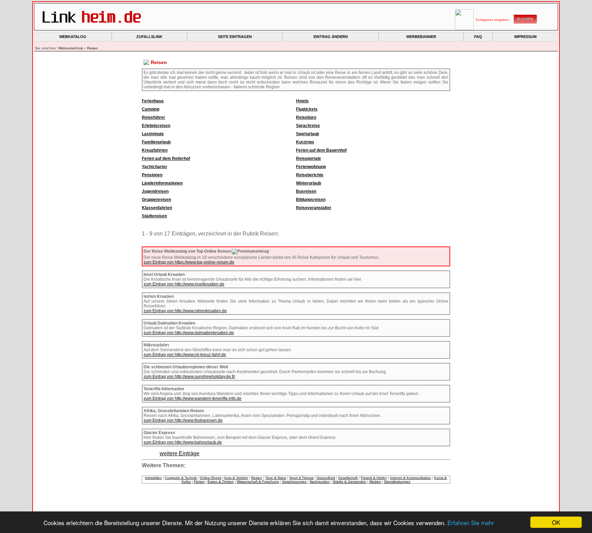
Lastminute (153, 133)
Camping (150, 109)
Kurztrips (305, 142)
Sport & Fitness (301, 478)
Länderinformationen (162, 183)
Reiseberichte (309, 175)
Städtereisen (154, 216)
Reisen (92, 48)
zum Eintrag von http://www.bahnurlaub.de (183, 442)
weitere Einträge (179, 453)
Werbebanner (421, 37)
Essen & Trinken (221, 481)
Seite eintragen (235, 37)
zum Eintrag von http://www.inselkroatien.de (184, 284)
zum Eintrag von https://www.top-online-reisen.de (189, 262)
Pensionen (152, 175)
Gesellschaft (348, 478)
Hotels (302, 101)
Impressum (525, 37)
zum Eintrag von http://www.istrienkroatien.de (185, 310)
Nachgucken (320, 481)
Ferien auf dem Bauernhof (321, 150)
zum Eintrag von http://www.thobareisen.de (183, 420)
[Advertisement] (90, 174)
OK (556, 522)
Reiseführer (153, 117)
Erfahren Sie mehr (470, 522)
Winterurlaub (308, 183)
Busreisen (306, 191)
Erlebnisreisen (156, 125)
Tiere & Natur (275, 478)
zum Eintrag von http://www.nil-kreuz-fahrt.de (185, 354)
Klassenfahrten (157, 207)
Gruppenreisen (156, 199)
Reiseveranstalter (313, 207)
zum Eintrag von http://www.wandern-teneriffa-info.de (193, 398)
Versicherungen (294, 481)
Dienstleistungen (397, 481)
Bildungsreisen (310, 199)
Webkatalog (72, 37)
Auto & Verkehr (236, 478)
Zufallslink (149, 37)
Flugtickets (307, 109)
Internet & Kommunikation (410, 478)
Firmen (199, 481)
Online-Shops (210, 478)
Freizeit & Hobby (374, 478)
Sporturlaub (307, 133)
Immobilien (153, 478)
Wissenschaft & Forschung (258, 481)
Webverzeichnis (70, 48)
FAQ (478, 37)
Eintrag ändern (330, 37)
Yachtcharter (154, 166)
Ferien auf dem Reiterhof (166, 158)
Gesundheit (326, 478)
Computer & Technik (181, 478)
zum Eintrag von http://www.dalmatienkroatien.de (189, 332)
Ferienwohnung (311, 166)
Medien (375, 481)
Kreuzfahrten (155, 150)
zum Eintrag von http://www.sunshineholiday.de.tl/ (189, 376)
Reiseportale (308, 158)
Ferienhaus (153, 101)
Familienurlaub (156, 142)
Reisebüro (306, 117)
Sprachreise (308, 125)
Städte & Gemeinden (349, 481)
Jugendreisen (155, 191)
